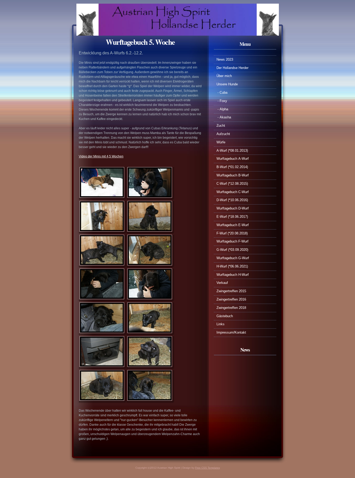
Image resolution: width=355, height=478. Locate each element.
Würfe (220, 142)
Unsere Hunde (227, 84)
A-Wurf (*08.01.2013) (232, 150)
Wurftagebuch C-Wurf (232, 192)
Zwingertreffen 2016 (231, 299)
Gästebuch (224, 316)
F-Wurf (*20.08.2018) (232, 233)
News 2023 (224, 59)
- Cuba (221, 92)
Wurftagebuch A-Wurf (232, 159)
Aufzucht (223, 134)
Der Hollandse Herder (232, 68)
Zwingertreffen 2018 (231, 308)
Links (220, 324)
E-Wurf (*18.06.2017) (232, 217)
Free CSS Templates (207, 467)
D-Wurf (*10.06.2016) (232, 200)
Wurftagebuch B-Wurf (232, 175)
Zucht (220, 126)
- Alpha (222, 109)
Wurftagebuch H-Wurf (232, 275)
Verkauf (222, 283)
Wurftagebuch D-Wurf (232, 208)
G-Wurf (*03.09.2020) (232, 250)
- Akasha (223, 117)
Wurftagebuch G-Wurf (233, 258)
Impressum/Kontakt (231, 332)
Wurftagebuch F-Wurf (232, 241)
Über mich (224, 76)
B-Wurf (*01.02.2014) (232, 167)
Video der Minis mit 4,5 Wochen (101, 156)
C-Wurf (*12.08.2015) (232, 184)
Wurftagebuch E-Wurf (232, 225)
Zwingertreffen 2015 (231, 291)
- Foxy (221, 101)
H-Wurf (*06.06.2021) (232, 266)
